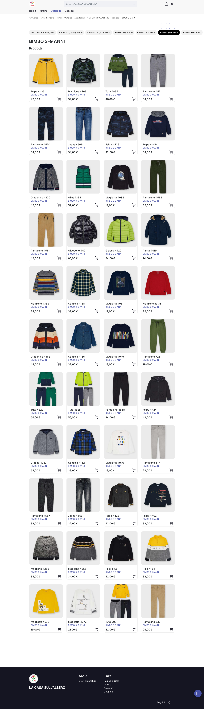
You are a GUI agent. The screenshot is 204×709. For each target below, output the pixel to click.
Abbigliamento (80, 18)
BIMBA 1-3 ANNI (146, 32)
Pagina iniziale (111, 681)
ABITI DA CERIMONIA (43, 32)
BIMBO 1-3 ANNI (124, 32)
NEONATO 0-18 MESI (71, 32)
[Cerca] (134, 4)
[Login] (172, 4)
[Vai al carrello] (166, 4)
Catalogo (56, 11)
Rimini (59, 18)
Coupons (108, 691)
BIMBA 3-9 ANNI (191, 32)
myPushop (33, 18)
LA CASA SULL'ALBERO (99, 18)
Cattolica (68, 18)
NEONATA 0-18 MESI (98, 32)
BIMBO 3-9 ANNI (168, 32)
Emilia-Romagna (47, 18)
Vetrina (107, 684)
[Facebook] (169, 703)
